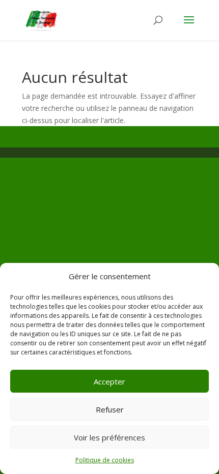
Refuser (110, 409)
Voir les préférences (109, 437)
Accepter (109, 381)
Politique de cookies (104, 460)
